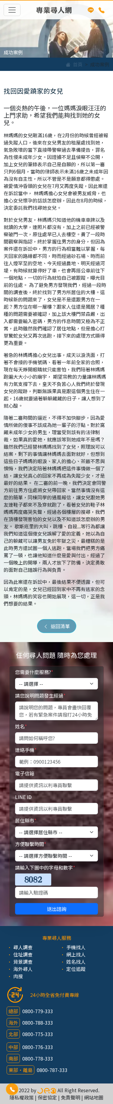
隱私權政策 (22, 1097)
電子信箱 (24, 773)
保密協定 (47, 1097)
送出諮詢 (56, 908)
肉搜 (18, 976)
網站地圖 (93, 1097)
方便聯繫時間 (30, 844)
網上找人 (76, 954)
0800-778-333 (37, 1058)
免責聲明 (70, 1097)
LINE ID (23, 796)
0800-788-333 (37, 1022)
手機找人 (76, 947)
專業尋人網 (54, 10)
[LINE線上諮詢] (91, 10)
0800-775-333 (37, 1034)
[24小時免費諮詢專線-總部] (102, 10)
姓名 (21, 726)
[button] (12, 1089)
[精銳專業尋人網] (46, 1090)
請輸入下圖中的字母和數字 (45, 867)
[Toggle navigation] (12, 10)
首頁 (77, 64)
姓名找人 (76, 961)
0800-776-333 (37, 1047)
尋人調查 (23, 947)
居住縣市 (25, 820)
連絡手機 (25, 749)
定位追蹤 (76, 968)
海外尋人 (23, 968)
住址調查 (23, 954)
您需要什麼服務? (34, 672)
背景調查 (23, 961)
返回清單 (59, 626)
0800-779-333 (37, 1011)
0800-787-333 (52, 1070)
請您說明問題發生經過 (40, 695)
